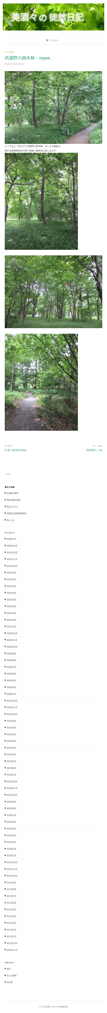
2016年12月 (12, 942)
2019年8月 (11, 727)
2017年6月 (11, 902)
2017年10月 (12, 875)
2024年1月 (11, 538)
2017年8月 (11, 889)
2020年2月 (11, 687)
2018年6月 (11, 821)
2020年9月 (11, 653)
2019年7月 (11, 734)
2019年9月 (11, 720)
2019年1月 (11, 774)
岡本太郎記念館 (13, 499)
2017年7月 (11, 895)
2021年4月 (11, 606)
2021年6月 (11, 592)
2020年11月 (12, 639)
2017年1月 (11, 936)
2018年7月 (11, 815)
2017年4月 (11, 916)
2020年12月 (12, 633)
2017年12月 (12, 862)
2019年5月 (11, 747)
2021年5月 (11, 599)
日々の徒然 (9, 52)
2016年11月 (12, 949)
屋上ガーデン (13, 506)
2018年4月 (11, 835)
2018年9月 (11, 801)
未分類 (10, 982)
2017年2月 (11, 929)
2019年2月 (11, 767)
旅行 (9, 968)
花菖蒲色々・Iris (94, 449)
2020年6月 (11, 673)
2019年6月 (11, 740)
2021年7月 (11, 585)
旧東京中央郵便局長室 (16, 513)
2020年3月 (11, 680)
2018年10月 (12, 794)
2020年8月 (11, 660)
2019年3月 (11, 761)
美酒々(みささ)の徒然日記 (57, 1006)
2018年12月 (12, 781)
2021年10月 (12, 565)
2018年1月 (11, 855)
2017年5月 (11, 909)
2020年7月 (11, 666)
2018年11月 (12, 787)
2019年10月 (12, 713)
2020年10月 (12, 646)
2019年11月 (12, 707)
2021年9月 (11, 572)
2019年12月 (12, 700)
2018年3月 (11, 841)
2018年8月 (11, 808)
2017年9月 (11, 882)
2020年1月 (11, 693)
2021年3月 (11, 612)
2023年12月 (12, 545)
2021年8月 (11, 579)
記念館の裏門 (13, 492)
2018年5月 (11, 828)
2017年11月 (12, 868)
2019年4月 (11, 754)
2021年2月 (11, 619)
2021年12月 (12, 552)
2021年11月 (12, 558)
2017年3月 (11, 922)
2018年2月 (11, 848)
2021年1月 (11, 626)
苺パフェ (11, 519)
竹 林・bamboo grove (15, 449)
